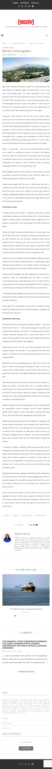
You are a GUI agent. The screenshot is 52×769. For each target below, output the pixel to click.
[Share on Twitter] (32, 525)
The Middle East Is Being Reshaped (26, 609)
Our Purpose (24, 3)
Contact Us (35, 3)
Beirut (6, 515)
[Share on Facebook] (29, 525)
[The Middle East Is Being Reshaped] (26, 590)
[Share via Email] (37, 525)
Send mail (18, 550)
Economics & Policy (18, 43)
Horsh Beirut (40, 515)
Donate (15, 3)
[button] (4, 595)
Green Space (27, 515)
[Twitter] (22, 6)
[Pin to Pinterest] (34, 525)
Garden (16, 515)
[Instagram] (25, 6)
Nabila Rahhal (12, 54)
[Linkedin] (29, 6)
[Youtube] (32, 6)
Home (4, 43)
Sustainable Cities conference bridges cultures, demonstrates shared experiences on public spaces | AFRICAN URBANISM (24, 644)
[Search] (46, 35)
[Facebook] (19, 764)
